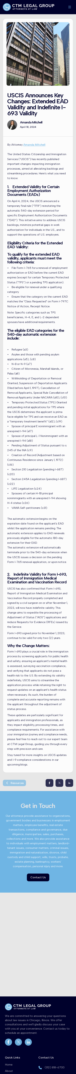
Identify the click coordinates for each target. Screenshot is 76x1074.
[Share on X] (59, 783)
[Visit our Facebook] (8, 1042)
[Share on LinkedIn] (69, 783)
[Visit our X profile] (18, 1042)
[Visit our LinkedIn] (28, 1042)
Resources (17, 783)
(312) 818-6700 (55, 1067)
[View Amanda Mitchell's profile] (12, 125)
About (9, 1071)
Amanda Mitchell (31, 122)
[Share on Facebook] (49, 783)
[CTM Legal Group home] (28, 7)
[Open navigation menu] (69, 7)
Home (9, 1064)
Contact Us (38, 877)
